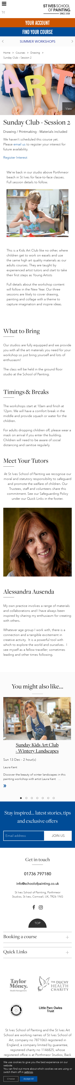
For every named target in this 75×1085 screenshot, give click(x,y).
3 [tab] (31, 798)
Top (37, 923)
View (69, 108)
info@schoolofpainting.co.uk (37, 884)
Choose (11, 1079)
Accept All (28, 1079)
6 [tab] (48, 798)
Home (6, 52)
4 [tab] (37, 798)
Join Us (58, 836)
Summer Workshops (37, 41)
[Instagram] (41, 907)
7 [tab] (53, 798)
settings (28, 1072)
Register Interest (15, 157)
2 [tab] (26, 798)
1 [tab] (21, 798)
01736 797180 (37, 873)
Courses (20, 52)
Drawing (35, 52)
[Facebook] (34, 907)
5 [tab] (42, 798)
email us (19, 144)
